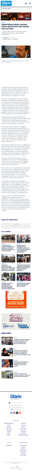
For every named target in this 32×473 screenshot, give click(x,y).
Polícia (8, 433)
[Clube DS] (16, 318)
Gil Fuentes (9, 445)
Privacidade (23, 455)
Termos (23, 447)
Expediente (23, 449)
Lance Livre (9, 429)
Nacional (23, 423)
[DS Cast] (8, 326)
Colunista (23, 433)
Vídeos (8, 425)
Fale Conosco (23, 451)
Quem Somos (23, 445)
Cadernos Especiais (23, 435)
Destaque (23, 431)
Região (8, 435)
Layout (13, 467)
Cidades (9, 431)
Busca (30, 3)
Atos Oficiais (23, 429)
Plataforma (13, 468)
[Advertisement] (16, 74)
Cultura (23, 427)
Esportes (23, 425)
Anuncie (23, 453)
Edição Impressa (9, 423)
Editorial (9, 427)
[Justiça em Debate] (23, 326)
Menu (26, 3)
